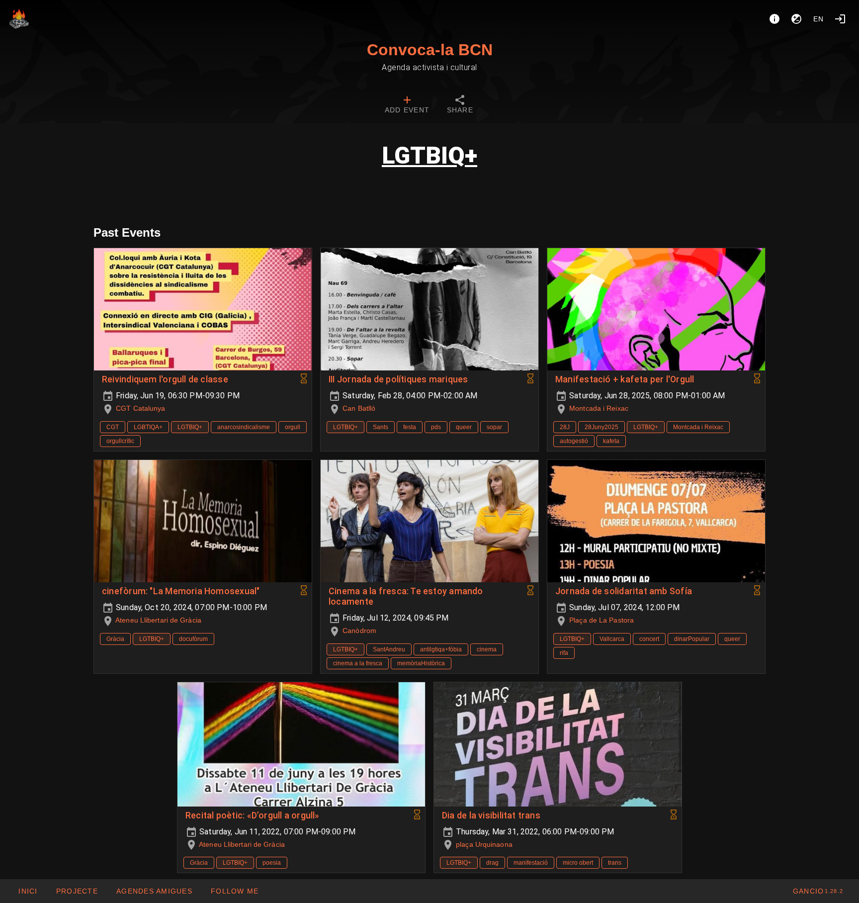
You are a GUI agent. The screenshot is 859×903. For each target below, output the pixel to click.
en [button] (818, 19)
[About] (774, 19)
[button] (154, 891)
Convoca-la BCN (430, 50)
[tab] (407, 105)
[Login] (840, 19)
